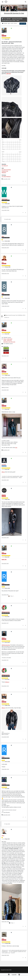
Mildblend (4, 172)
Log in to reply (22, 23)
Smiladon (4, 783)
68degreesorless (6, 611)
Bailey (3, 370)
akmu (3, 835)
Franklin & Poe (5, 171)
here (16, 447)
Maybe (5, 350)
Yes (6, 348)
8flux (3, 236)
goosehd (4, 464)
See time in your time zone (9, 341)
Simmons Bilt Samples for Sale (14, 13)
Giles (3, 938)
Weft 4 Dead (4, 199)
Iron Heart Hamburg (6, 176)
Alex (3, 262)
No (6, 352)
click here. (8, 73)
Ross (3, 34)
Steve (3, 700)
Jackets (5, 23)
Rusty (3, 583)
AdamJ (3, 637)
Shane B (3, 494)
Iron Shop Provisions (6, 169)
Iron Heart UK (5, 165)
